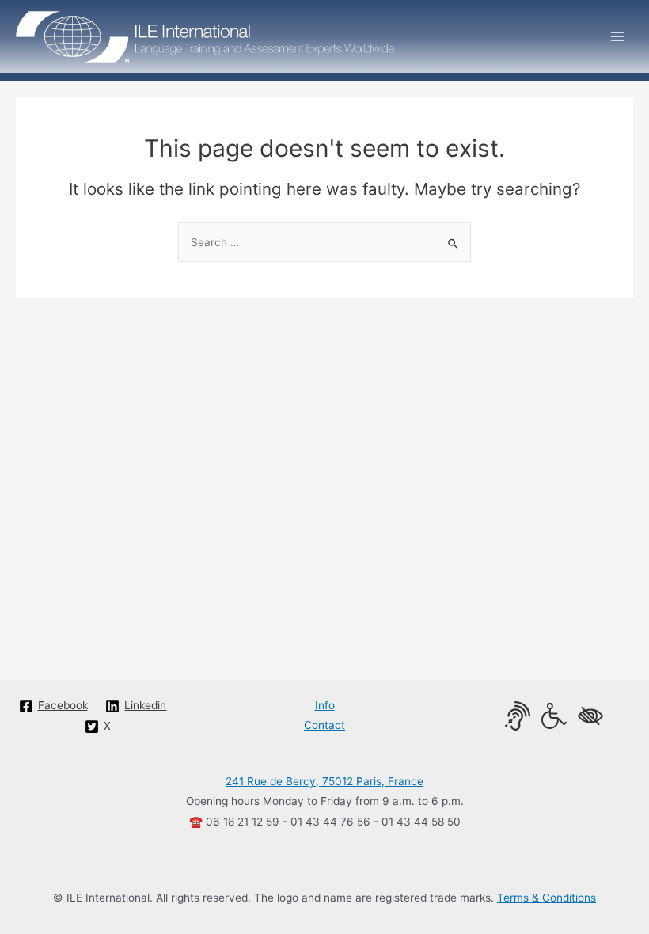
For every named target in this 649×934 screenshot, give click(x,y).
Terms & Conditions (546, 897)
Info (325, 705)
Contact (324, 725)
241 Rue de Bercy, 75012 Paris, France (324, 781)
